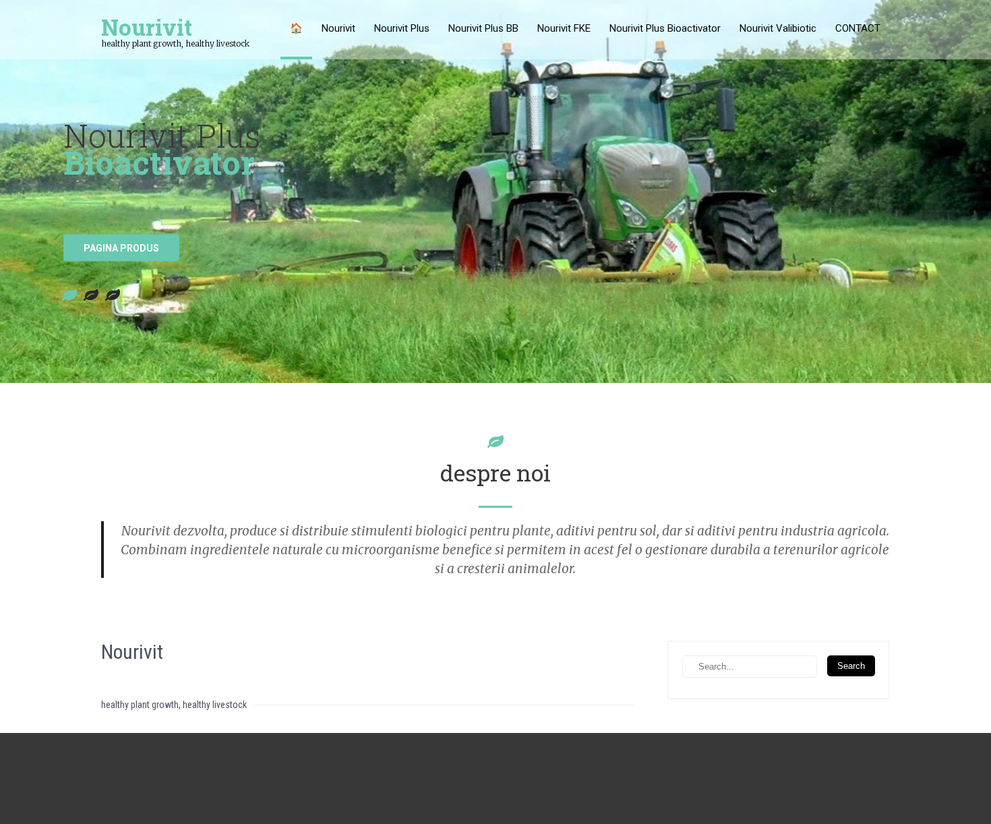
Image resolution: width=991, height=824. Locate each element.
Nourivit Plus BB (483, 28)
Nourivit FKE (564, 28)
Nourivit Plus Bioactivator (665, 28)
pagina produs (121, 248)
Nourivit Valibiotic (778, 28)
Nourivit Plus (401, 28)
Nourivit (338, 28)
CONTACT (857, 28)
